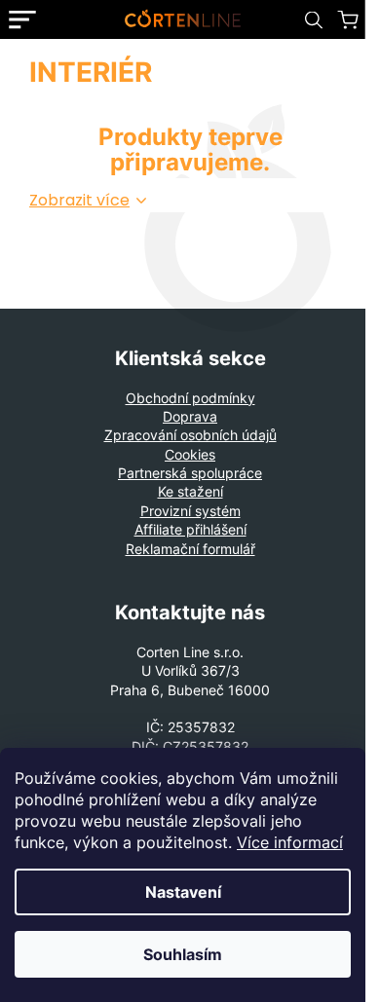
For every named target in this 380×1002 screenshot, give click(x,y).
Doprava (190, 416)
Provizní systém (190, 510)
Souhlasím (182, 954)
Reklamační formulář (190, 548)
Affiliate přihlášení (190, 529)
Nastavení (183, 892)
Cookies (190, 454)
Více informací (290, 842)
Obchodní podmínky (190, 398)
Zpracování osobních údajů (190, 435)
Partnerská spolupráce (190, 472)
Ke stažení (190, 491)
